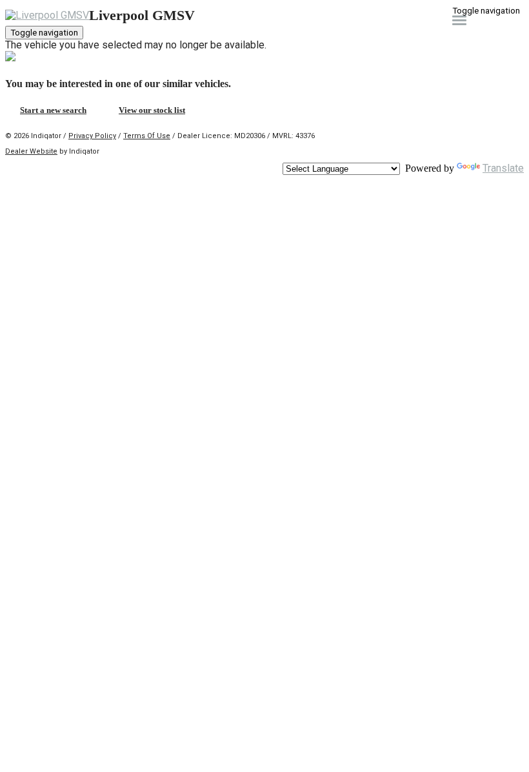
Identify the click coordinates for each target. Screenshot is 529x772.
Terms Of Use (146, 136)
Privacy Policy (92, 136)
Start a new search (53, 110)
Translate (503, 168)
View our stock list (152, 110)
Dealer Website (31, 151)
